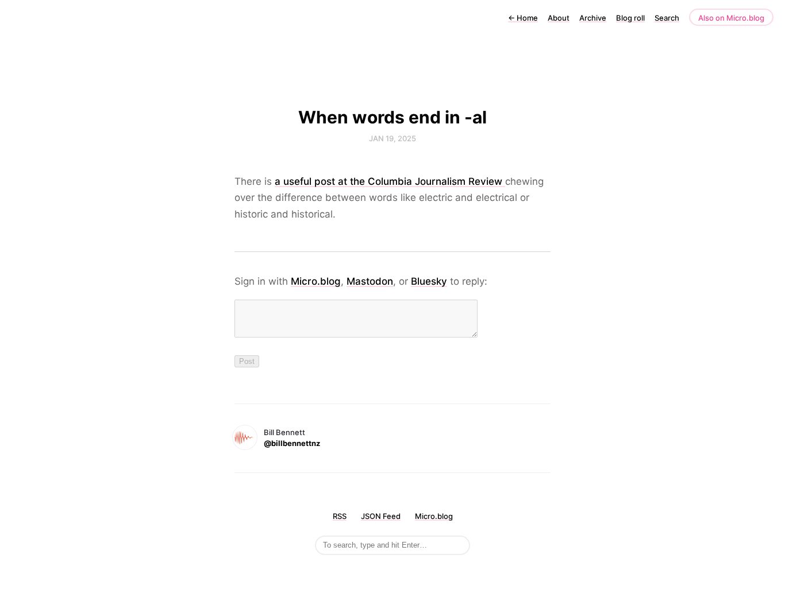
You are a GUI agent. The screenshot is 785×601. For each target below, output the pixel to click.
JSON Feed (381, 516)
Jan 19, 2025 (392, 138)
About (558, 17)
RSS (340, 516)
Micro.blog (316, 281)
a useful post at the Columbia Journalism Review (390, 181)
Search (667, 17)
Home (523, 17)
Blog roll (630, 17)
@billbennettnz (292, 443)
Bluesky (429, 281)
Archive (592, 17)
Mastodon (370, 281)
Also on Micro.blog (731, 17)
